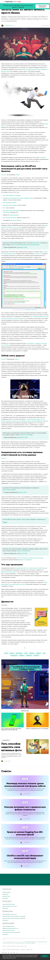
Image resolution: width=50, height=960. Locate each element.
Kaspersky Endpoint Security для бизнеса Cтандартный (13, 916)
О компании (9, 946)
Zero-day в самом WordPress (11, 210)
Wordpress (32, 653)
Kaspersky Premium (6, 896)
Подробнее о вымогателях (31, 309)
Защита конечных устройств (8, 930)
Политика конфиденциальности (30, 941)
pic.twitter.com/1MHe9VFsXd (31, 244)
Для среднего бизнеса (7, 911)
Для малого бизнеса (7, 901)
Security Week (19, 653)
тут (39, 161)
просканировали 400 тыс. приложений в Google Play (29, 568)
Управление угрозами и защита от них (10, 928)
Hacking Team (37, 253)
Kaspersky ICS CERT (29, 949)
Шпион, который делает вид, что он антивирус (37, 728)
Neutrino (12, 653)
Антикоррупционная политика (41, 941)
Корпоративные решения (8, 923)
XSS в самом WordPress (9, 217)
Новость (3, 174)
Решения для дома (6, 889)
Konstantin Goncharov (8, 25)
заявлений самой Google (8, 572)
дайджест (22, 655)
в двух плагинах (14, 215)
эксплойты (36, 655)
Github (6, 653)
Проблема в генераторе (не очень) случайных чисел (18, 198)
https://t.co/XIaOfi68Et (26, 434)
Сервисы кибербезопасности (8, 926)
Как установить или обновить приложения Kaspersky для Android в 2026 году (11, 729)
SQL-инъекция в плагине (9, 202)
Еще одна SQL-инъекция (10, 205)
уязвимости (29, 655)
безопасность (14, 655)
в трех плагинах (16, 220)
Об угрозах (18, 946)
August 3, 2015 (23, 247)
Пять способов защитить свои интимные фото (11, 747)
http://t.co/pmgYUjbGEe (9, 489)
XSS (4, 208)
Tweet (5, 522)
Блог (25, 946)
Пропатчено (6, 212)
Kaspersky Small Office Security (8, 904)
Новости (22, 946)
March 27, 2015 (23, 553)
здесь (14, 957)
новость (17, 359)
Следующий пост (6, 740)
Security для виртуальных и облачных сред (11, 932)
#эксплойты (35, 243)
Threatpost (43, 157)
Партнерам (14, 946)
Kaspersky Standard (6, 892)
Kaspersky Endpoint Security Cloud (9, 906)
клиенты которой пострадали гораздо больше (29, 558)
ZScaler (18, 174)
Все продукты (5, 908)
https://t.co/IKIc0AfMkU (17, 244)
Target (25, 653)
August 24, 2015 (21, 492)
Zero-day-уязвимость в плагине (12, 195)
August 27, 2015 (23, 437)
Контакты (4, 946)
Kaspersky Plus (5, 894)
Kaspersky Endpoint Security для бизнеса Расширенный (13, 918)
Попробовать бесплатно (42, 6)
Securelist (4, 949)
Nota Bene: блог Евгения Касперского (13, 949)
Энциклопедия (22, 949)
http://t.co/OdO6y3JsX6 (23, 550)
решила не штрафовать (25, 559)
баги (44, 653)
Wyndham (38, 653)
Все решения (5, 898)
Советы (25, 778)
